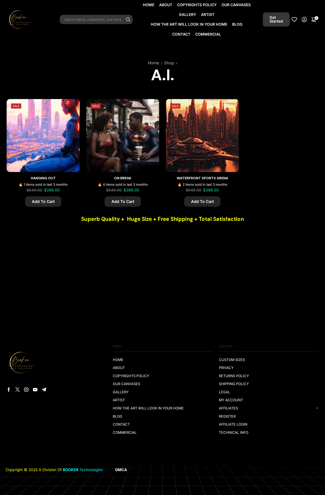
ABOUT (165, 5)
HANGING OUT (43, 178)
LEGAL (224, 392)
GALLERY (187, 14)
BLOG (237, 24)
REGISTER (227, 416)
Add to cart (71, 121)
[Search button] (128, 19)
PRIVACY (226, 368)
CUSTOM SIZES (232, 360)
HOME (148, 5)
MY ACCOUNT (231, 400)
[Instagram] (26, 389)
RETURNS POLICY (234, 376)
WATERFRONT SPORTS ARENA (202, 178)
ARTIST (207, 14)
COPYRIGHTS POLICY (197, 5)
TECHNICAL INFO (233, 432)
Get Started (276, 19)
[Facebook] (9, 389)
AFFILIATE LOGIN (233, 424)
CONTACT (181, 34)
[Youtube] (35, 389)
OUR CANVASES (236, 5)
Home (153, 63)
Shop (169, 63)
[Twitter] (17, 389)
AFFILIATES (228, 408)
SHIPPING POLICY (234, 384)
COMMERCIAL (208, 34)
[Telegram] (44, 389)
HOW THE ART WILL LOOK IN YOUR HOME (189, 24)
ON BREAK (122, 178)
